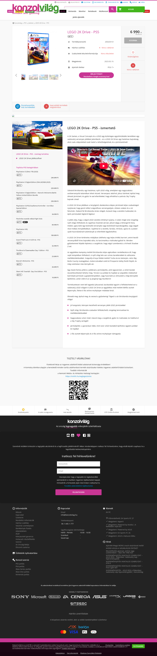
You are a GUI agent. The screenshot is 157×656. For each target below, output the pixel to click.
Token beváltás (113, 2)
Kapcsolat (20, 515)
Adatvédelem (21, 531)
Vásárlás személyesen (25, 526)
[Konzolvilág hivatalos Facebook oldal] (84, 435)
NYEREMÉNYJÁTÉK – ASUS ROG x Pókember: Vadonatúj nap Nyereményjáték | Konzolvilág (124, 571)
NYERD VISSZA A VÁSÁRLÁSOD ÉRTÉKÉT (122, 548)
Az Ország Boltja (22, 544)
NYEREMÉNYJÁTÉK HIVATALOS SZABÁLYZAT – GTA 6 (124, 562)
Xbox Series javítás (23, 569)
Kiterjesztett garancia (24, 536)
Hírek (143, 2)
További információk (68, 648)
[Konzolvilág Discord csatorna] (68, 435)
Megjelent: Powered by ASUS (119, 529)
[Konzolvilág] (78, 422)
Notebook (92, 11)
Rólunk (18, 512)
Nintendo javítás (22, 574)
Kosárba (133, 40)
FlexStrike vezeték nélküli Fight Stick (29, 219)
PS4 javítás (20, 566)
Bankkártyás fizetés (23, 528)
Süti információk (72, 653)
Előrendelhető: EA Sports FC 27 (120, 518)
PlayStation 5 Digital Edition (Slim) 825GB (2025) (33, 182)
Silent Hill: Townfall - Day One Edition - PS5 (31, 271)
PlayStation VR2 (22, 229)
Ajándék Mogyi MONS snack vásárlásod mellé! (125, 545)
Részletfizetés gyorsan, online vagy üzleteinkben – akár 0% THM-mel (120, 552)
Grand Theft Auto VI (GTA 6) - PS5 (28, 240)
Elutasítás (109, 645)
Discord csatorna (23, 547)
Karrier (125, 2)
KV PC (62, 11)
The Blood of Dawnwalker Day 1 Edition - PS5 (32, 250)
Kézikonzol (103, 11)
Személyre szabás (122, 645)
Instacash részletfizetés (25, 539)
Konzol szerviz (22, 559)
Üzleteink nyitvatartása (26, 553)
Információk (99, 2)
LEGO (146, 11)
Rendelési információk (25, 520)
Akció (10, 11)
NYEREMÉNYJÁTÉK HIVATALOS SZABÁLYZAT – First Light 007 (124, 567)
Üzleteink (87, 2)
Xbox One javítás (22, 572)
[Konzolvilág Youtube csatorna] (72, 435)
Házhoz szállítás (22, 523)
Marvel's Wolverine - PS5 (25, 261)
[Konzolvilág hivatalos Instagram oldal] (88, 435)
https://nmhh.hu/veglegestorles (78, 376)
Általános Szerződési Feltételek (91, 653)
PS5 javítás (20, 564)
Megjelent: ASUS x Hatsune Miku (120, 536)
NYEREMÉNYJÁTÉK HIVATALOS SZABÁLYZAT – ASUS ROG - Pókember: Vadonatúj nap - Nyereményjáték (124, 557)
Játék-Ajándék (78, 17)
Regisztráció (75, 2)
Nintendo (72, 11)
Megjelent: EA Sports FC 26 (118, 532)
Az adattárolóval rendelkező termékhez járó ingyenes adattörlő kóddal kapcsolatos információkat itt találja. (78, 585)
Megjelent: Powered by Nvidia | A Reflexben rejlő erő (121, 525)
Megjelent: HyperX (115, 521)
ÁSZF (18, 534)
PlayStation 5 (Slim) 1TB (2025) (27, 172)
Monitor (82, 11)
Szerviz (134, 2)
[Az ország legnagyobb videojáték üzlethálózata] (35, 9)
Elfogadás (138, 646)
